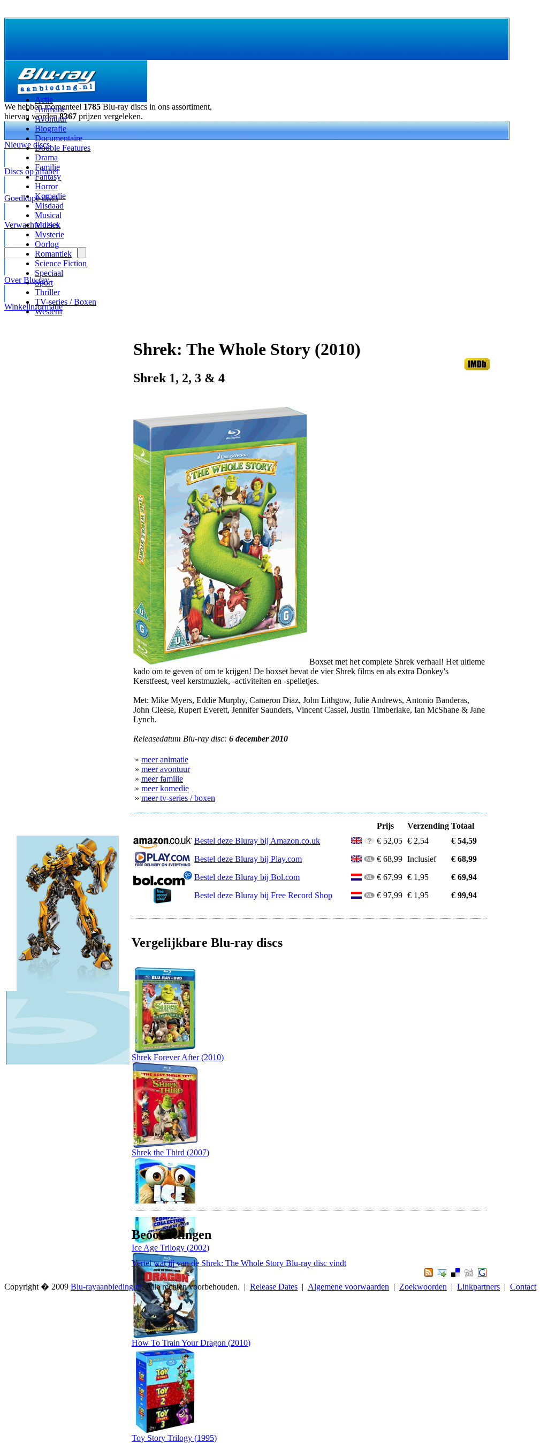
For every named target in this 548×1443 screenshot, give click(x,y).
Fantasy (48, 176)
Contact (523, 1286)
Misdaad (49, 205)
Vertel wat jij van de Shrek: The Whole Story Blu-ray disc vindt (239, 1263)
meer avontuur (165, 769)
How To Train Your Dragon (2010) (191, 1342)
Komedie (50, 195)
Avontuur (51, 119)
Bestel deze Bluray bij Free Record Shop (263, 895)
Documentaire (58, 138)
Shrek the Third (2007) (170, 1152)
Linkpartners (478, 1286)
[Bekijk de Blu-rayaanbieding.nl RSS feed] (427, 1273)
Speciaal (49, 272)
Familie (47, 167)
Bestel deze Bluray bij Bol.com (247, 877)
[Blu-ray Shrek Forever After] (165, 1049)
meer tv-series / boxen (178, 797)
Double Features (62, 147)
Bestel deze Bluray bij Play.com (248, 858)
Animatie (50, 109)
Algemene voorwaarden (348, 1286)
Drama (46, 157)
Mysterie (49, 234)
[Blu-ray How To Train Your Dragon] (165, 1335)
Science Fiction (61, 263)
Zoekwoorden (423, 1286)
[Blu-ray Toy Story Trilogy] (165, 1430)
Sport (44, 282)
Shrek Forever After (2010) (178, 1057)
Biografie (50, 128)
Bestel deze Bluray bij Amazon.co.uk (257, 840)
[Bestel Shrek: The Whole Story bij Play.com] (162, 864)
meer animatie (164, 759)
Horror (46, 186)
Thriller (47, 292)
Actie (44, 99)
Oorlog (47, 244)
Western (48, 311)
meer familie (162, 778)
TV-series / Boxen (65, 301)
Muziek (47, 224)
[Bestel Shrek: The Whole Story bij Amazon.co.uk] (162, 846)
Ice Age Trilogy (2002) (170, 1247)
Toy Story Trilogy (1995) (174, 1437)
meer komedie (165, 788)
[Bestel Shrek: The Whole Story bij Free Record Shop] (162, 900)
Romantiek (53, 253)
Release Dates (274, 1286)
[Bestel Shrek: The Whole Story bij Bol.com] (162, 882)
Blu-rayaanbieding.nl (106, 1286)
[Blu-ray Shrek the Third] (165, 1144)
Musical (48, 215)
